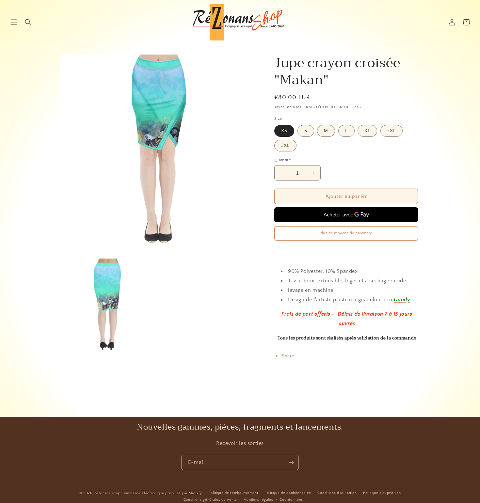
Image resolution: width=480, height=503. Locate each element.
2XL (391, 131)
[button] (14, 22)
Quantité (282, 160)
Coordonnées (291, 500)
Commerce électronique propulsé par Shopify (161, 493)
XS (284, 131)
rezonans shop (107, 493)
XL (367, 131)
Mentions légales (258, 500)
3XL (285, 145)
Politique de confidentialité (287, 493)
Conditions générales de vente (210, 500)
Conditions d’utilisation (337, 493)
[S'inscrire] (291, 462)
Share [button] (288, 356)
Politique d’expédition (382, 493)
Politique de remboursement (233, 493)
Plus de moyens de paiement (346, 233)
